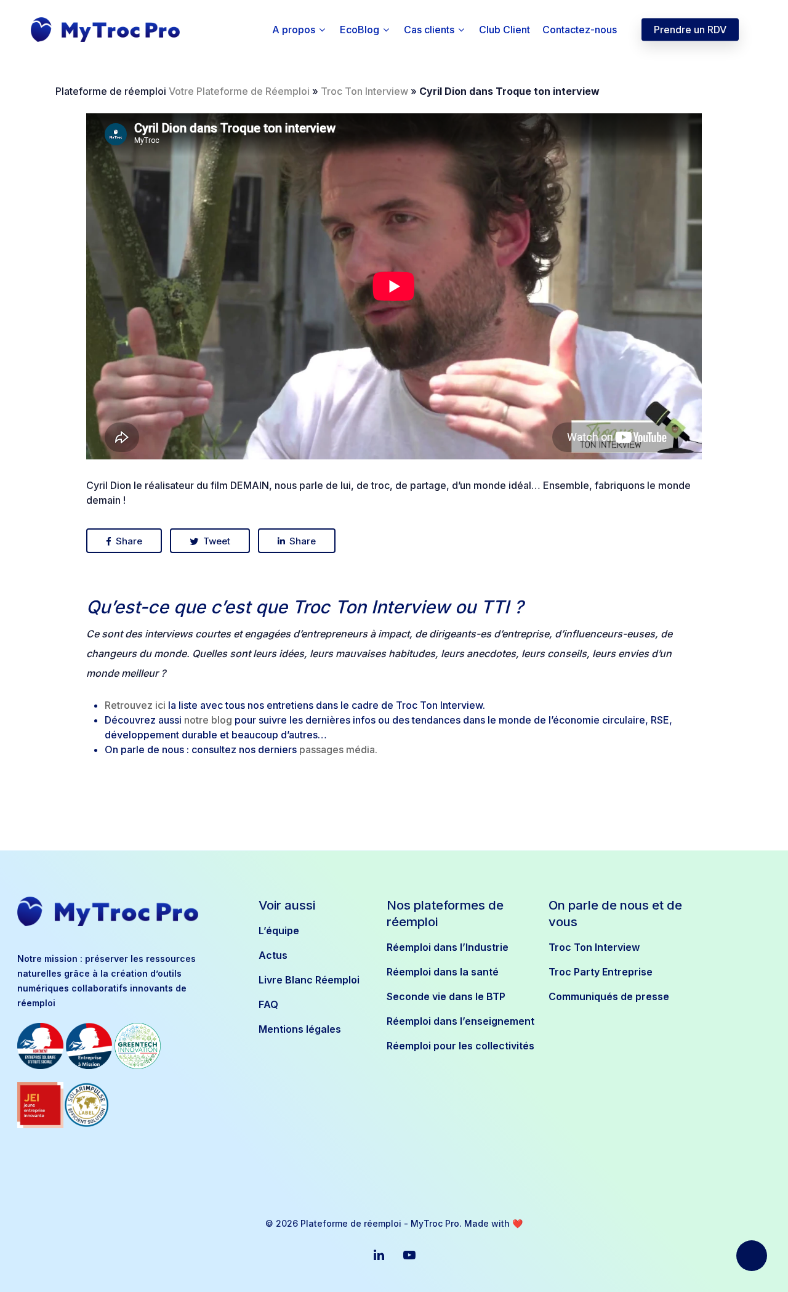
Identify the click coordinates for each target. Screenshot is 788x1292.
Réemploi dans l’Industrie (448, 947)
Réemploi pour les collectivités (460, 1046)
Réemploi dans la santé (443, 972)
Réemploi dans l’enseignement (460, 1021)
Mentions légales (300, 1029)
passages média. (338, 749)
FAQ (268, 1004)
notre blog (208, 720)
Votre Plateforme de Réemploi (239, 91)
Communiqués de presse (609, 996)
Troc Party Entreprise (601, 972)
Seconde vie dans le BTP (446, 996)
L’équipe (279, 930)
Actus (273, 955)
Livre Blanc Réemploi (309, 980)
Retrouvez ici (135, 705)
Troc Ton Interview (364, 91)
